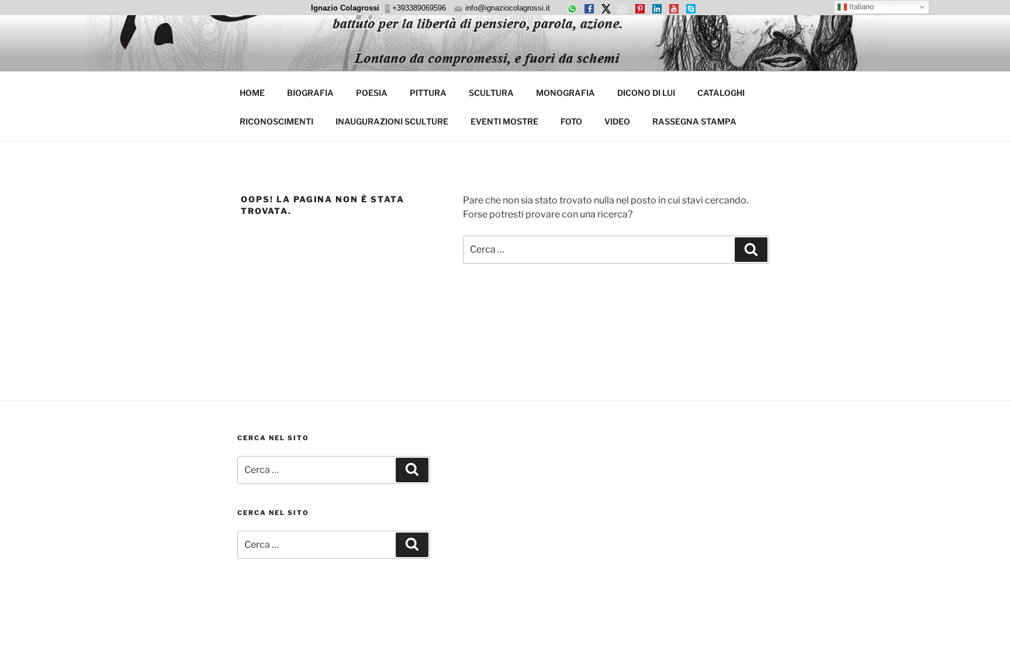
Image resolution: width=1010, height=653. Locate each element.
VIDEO (617, 121)
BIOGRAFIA (310, 93)
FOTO (571, 121)
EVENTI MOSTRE (504, 121)
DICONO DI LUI (646, 93)
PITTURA (428, 93)
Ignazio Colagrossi (345, 8)
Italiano (860, 6)
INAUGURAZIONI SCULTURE (391, 121)
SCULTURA (491, 93)
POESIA (372, 93)
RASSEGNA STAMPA (694, 121)
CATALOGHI (721, 93)
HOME (252, 93)
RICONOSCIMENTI (276, 121)
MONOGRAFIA (565, 93)
